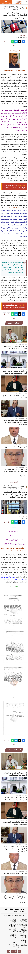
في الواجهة (22, 8)
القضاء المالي (24, 934)
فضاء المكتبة (13, 927)
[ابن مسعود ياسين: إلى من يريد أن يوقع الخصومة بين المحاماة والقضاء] (14, 338)
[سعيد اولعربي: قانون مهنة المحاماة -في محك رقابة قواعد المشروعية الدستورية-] (14, 460)
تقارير (14, 930)
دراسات (14, 931)
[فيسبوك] (19, 951)
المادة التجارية (24, 937)
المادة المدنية (24, 941)
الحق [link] (2, 136)
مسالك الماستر (24, 945)
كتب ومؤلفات (13, 937)
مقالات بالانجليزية (12, 925)
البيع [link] (23, 562)
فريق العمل (16, 947)
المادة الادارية (24, 936)
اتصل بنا (17, 949)
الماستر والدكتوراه (23, 942)
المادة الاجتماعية (23, 935)
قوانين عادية (24, 922)
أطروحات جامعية (12, 929)
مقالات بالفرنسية (12, 924)
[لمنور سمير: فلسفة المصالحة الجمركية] (14, 437)
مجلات (14, 939)
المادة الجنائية (24, 939)
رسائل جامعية (13, 934)
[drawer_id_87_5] (26, 2)
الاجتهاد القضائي (24, 927)
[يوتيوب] (12, 951)
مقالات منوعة (13, 926)
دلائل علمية (13, 932)
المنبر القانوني (24, 929)
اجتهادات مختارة (22, 487)
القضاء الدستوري (23, 932)
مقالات (14, 919)
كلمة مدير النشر (15, 946)
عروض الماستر (13, 935)
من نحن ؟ (17, 945)
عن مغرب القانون (15, 942)
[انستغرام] (9, 951)
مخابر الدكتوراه (24, 944)
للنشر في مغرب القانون (14, 944)
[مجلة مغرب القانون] (18, 2)
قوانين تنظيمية (24, 921)
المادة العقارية (24, 940)
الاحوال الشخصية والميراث (21, 931)
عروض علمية (13, 936)
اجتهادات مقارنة (24, 930)
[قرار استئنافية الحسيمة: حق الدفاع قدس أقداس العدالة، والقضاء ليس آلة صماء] (14, 362)
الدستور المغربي (23, 920)
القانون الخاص (13, 920)
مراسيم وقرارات (23, 925)
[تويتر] (15, 951)
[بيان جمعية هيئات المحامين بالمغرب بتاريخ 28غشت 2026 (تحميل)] (14, 387)
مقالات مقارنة (13, 922)
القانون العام (13, 921)
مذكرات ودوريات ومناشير (22, 924)
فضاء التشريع (24, 919)
